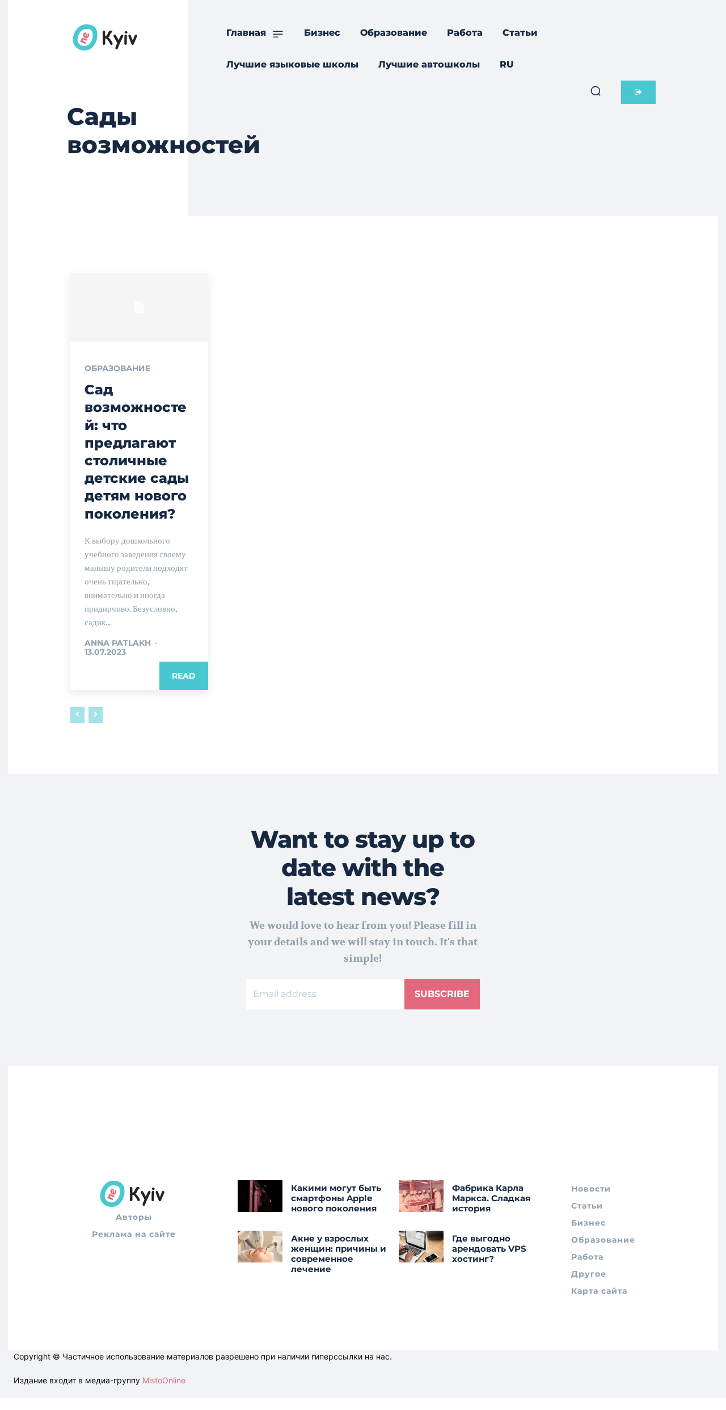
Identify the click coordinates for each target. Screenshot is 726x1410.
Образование (117, 368)
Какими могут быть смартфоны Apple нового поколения (336, 1198)
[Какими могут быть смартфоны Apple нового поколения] (260, 1195)
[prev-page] (77, 715)
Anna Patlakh (118, 643)
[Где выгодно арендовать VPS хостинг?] (421, 1246)
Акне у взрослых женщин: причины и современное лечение (338, 1253)
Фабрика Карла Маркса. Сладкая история (491, 1198)
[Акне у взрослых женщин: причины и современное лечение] (260, 1246)
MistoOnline (163, 1380)
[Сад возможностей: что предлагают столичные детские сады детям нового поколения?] (139, 307)
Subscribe (442, 993)
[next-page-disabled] (95, 715)
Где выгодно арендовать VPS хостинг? (489, 1248)
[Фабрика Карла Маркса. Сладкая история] (421, 1195)
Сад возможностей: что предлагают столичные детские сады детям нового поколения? (137, 451)
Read (184, 676)
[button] (595, 91)
